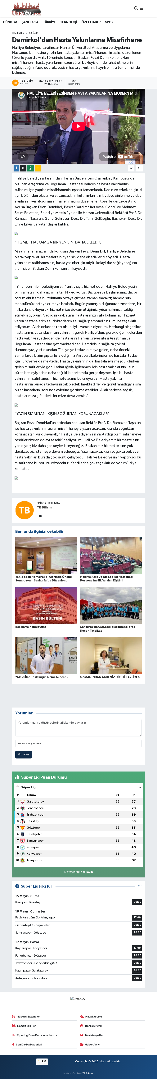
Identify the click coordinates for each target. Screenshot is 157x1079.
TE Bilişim (87, 1073)
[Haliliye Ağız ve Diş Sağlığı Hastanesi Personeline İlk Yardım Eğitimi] (111, 555)
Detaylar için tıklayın (78, 872)
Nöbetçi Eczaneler (28, 1016)
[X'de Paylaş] (23, 168)
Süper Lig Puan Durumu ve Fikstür (36, 1035)
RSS (43, 1061)
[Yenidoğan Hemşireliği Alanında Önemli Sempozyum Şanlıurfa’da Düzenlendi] (46, 555)
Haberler (18, 33)
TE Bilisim (44, 507)
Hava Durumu (93, 1016)
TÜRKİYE (49, 22)
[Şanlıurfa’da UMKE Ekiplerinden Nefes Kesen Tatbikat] (111, 606)
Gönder (23, 754)
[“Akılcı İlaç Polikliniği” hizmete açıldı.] (46, 656)
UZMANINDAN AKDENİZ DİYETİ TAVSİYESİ (110, 677)
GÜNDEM (10, 22)
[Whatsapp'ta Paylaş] (30, 168)
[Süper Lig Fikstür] (140, 886)
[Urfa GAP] (26, 8)
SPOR (109, 22)
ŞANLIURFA (30, 22)
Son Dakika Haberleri (29, 1044)
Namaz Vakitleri (26, 1025)
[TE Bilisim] (24, 510)
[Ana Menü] (141, 8)
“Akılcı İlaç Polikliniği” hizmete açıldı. (41, 677)
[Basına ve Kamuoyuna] (46, 606)
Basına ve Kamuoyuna (30, 626)
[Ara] (136, 8)
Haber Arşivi (92, 1044)
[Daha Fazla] (38, 168)
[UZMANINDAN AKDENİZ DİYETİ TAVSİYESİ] (111, 656)
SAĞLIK (33, 33)
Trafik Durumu (93, 1025)
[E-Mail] (40, 516)
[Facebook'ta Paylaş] (16, 168)
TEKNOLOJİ (68, 22)
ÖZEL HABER (91, 22)
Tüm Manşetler (94, 1035)
